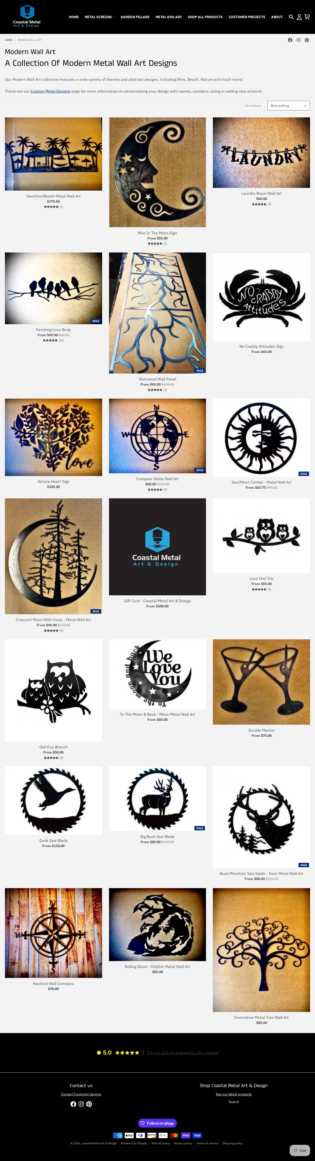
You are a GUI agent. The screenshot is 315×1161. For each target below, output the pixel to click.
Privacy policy (183, 1143)
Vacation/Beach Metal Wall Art (53, 196)
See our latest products (234, 1094)
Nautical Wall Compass (53, 983)
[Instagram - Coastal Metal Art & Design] (298, 40)
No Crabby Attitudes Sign (261, 346)
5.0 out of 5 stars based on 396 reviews (182, 1052)
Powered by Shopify (134, 1143)
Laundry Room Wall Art (261, 193)
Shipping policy (232, 1143)
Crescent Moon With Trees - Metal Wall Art (53, 619)
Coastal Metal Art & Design (99, 1143)
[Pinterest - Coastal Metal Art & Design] (307, 40)
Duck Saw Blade (53, 840)
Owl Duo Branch (53, 746)
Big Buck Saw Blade (157, 836)
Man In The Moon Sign (157, 232)
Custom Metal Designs (50, 91)
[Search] (291, 17)
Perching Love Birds (53, 329)
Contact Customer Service (81, 1094)
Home (9, 40)
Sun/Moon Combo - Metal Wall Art (262, 482)
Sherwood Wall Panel (157, 379)
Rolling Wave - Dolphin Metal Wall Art (157, 966)
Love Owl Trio (261, 578)
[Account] (299, 17)
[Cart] (307, 17)
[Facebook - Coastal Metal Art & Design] (290, 40)
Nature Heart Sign (53, 481)
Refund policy (161, 1143)
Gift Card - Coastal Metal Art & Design (157, 600)
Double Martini (262, 730)
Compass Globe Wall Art (157, 478)
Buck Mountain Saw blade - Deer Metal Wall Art (261, 873)
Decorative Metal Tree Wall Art (261, 1017)
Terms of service (207, 1143)
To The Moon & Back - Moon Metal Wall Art (157, 714)
